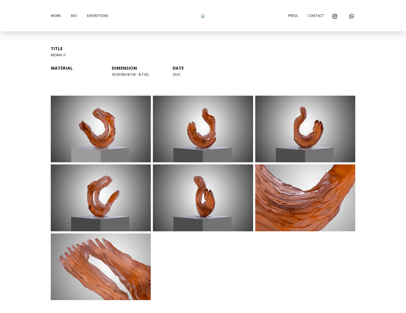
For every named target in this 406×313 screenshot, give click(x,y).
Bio (74, 15)
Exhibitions (97, 15)
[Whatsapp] (351, 16)
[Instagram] (334, 16)
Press (293, 15)
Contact (316, 15)
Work (56, 15)
